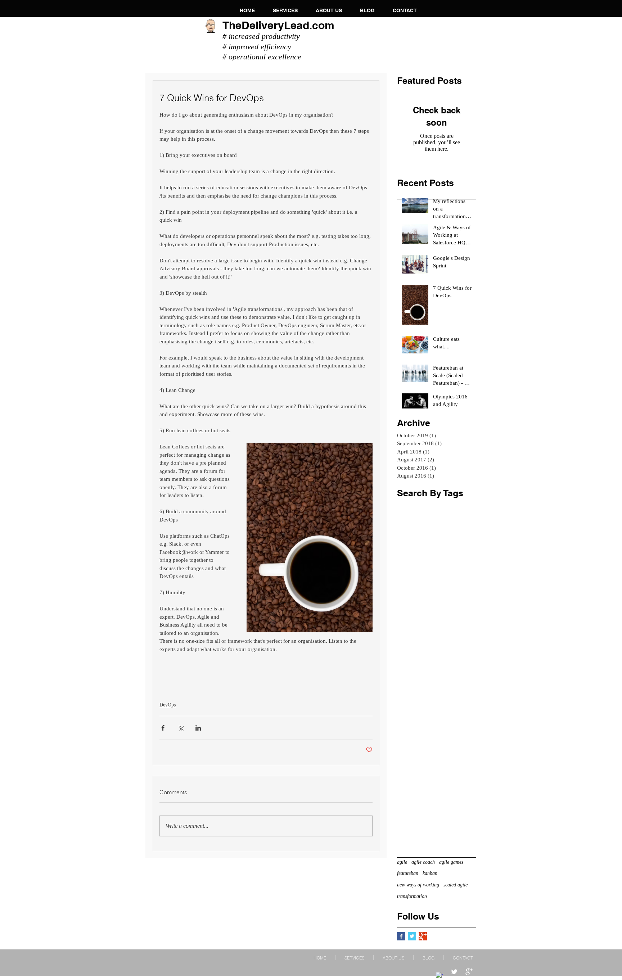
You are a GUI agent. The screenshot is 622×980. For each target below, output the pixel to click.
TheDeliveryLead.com (278, 25)
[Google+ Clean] (469, 971)
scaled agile (455, 885)
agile (402, 862)
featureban (407, 873)
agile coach (423, 862)
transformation (412, 896)
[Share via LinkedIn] (198, 727)
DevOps (167, 705)
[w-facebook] (439, 975)
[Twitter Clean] (454, 971)
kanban (430, 873)
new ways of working (418, 885)
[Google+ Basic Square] (423, 936)
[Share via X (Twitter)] (180, 727)
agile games (451, 862)
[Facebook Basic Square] (401, 936)
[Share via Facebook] (162, 727)
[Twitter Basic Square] (412, 936)
